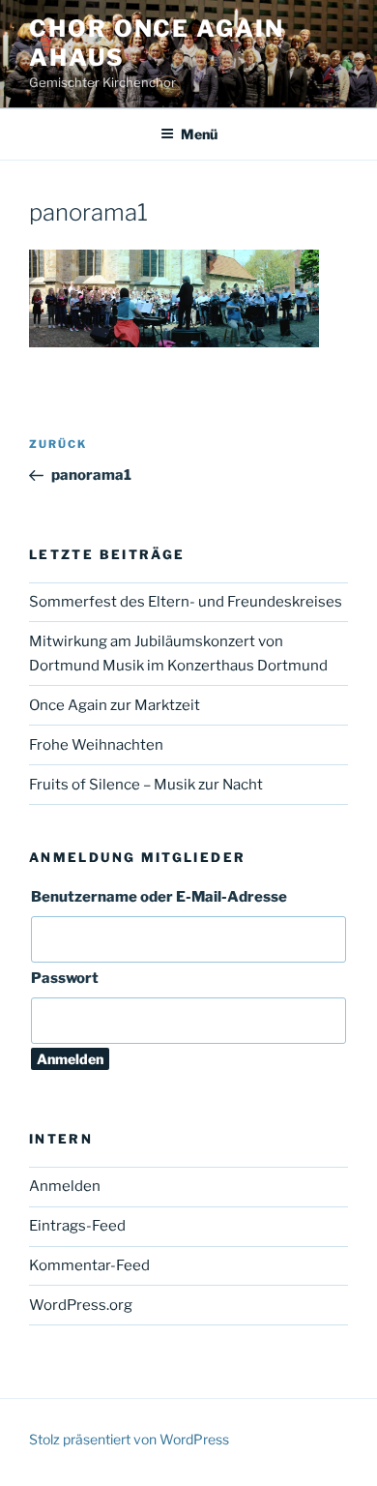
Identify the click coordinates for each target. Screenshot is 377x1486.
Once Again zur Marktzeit (114, 705)
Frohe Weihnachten (96, 745)
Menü (199, 134)
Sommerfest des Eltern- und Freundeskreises (185, 601)
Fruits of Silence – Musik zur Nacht (146, 784)
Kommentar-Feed (89, 1265)
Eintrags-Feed (77, 1225)
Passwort (65, 978)
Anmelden (65, 1186)
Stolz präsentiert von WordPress (129, 1439)
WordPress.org (80, 1305)
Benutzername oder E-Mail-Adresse (159, 897)
